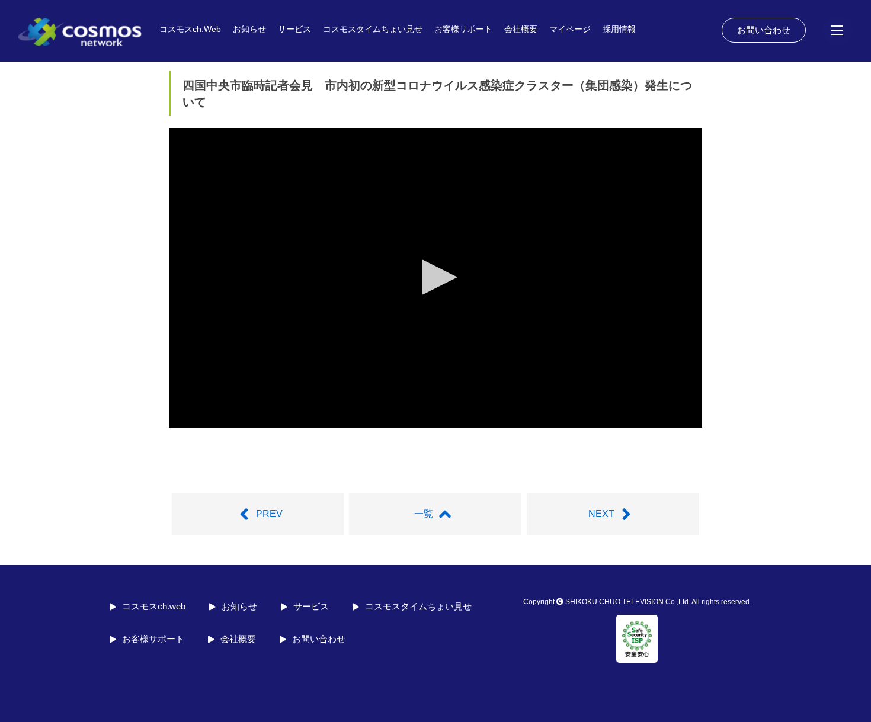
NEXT (601, 514)
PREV (269, 514)
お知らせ (249, 29)
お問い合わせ (763, 30)
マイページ (570, 29)
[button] (435, 277)
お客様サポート (463, 29)
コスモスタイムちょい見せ (372, 29)
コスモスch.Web (190, 29)
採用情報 (619, 29)
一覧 (423, 514)
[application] (435, 278)
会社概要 (520, 29)
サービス (294, 29)
